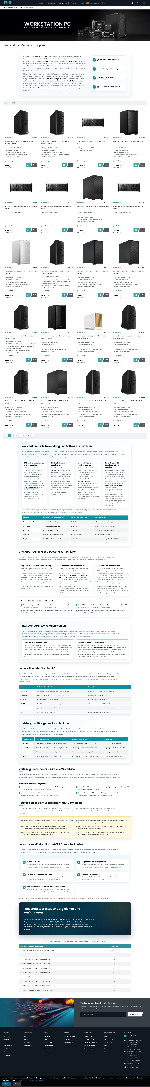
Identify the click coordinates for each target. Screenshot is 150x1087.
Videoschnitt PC (7, 1045)
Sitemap (46, 1052)
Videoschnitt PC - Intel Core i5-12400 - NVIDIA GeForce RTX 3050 (19, 142)
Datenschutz (27, 1042)
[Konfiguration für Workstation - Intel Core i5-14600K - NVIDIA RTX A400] (100, 230)
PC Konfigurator (88, 1036)
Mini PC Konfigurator (89, 1045)
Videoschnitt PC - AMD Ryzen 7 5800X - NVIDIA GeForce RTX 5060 (19, 337)
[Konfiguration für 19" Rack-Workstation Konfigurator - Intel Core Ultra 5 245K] (28, 230)
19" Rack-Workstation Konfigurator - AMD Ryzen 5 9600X (56, 207)
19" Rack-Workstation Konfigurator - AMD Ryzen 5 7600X (92, 142)
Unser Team (67, 1039)
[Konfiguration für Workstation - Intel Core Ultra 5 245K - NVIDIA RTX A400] (136, 165)
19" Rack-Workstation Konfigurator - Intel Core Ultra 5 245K (21, 207)
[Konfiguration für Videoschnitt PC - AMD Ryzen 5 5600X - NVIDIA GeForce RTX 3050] (64, 165)
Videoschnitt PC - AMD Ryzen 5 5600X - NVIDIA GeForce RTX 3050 (55, 142)
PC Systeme (19, 8)
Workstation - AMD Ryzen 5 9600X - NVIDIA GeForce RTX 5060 (93, 272)
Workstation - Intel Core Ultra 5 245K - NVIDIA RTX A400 (128, 142)
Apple (105, 1045)
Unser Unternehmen (69, 1036)
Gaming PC (6, 1039)
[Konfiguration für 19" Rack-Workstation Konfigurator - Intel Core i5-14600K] (136, 230)
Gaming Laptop (108, 1039)
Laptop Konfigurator (89, 1039)
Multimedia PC (7, 1042)
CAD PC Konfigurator (89, 1049)
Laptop (106, 1036)
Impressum (27, 1045)
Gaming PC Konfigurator (90, 1042)
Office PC (5, 1052)
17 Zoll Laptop (108, 1042)
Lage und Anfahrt (68, 1042)
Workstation (6, 1055)
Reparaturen (47, 1049)
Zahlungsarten (48, 1042)
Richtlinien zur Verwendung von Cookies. (30, 1080)
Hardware (107, 1049)
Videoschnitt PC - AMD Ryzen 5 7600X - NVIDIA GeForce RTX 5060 (55, 402)
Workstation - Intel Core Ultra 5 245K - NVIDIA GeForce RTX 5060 (127, 337)
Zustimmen (6, 1084)
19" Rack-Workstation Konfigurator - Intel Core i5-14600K (128, 207)
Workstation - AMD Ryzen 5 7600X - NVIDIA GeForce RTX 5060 (21, 402)
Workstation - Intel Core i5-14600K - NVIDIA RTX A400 (93, 206)
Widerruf (26, 1039)
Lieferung (46, 1039)
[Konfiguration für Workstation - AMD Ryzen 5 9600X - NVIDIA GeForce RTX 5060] (100, 295)
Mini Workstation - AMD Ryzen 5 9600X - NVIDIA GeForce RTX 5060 (91, 337)
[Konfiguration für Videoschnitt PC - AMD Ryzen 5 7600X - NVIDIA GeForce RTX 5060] (64, 425)
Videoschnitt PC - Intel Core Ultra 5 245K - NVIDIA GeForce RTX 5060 (56, 337)
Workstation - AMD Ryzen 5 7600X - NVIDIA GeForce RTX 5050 (21, 272)
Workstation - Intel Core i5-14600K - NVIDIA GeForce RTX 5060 (93, 402)
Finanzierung (47, 1036)
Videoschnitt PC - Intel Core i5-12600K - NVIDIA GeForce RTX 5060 (55, 272)
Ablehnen (17, 1084)
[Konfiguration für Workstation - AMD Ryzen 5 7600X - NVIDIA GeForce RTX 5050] (28, 295)
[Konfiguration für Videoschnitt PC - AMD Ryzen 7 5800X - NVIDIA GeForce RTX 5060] (28, 360)
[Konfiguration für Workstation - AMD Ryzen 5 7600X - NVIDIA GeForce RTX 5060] (28, 425)
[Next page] (32, 435)
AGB (25, 1036)
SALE (105, 1052)
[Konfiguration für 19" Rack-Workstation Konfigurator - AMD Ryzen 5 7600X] (100, 165)
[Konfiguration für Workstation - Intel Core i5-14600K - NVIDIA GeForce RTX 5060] (100, 425)
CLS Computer (8, 8)
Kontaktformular (48, 1045)
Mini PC (5, 1049)
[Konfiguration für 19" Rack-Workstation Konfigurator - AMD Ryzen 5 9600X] (64, 230)
